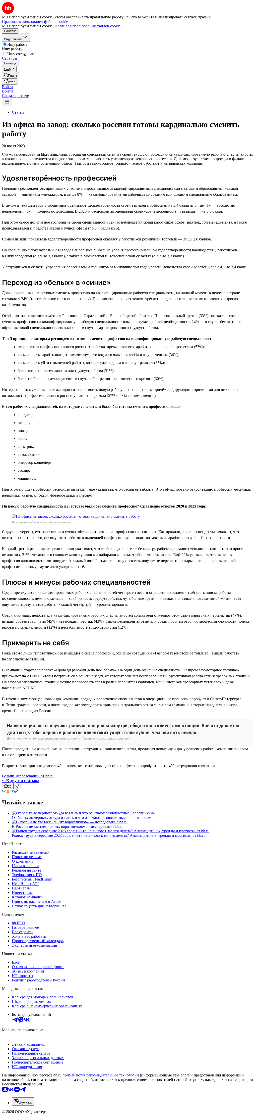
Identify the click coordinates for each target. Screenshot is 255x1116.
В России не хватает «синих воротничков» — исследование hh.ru (68, 826)
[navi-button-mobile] (7, 102)
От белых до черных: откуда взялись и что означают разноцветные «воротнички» (81, 817)
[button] (7, 87)
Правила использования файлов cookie (88, 26)
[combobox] (23, 1101)
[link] (10, 75)
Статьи (18, 112)
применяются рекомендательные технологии (101, 1075)
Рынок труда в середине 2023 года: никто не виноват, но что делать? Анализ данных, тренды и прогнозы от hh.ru (108, 835)
